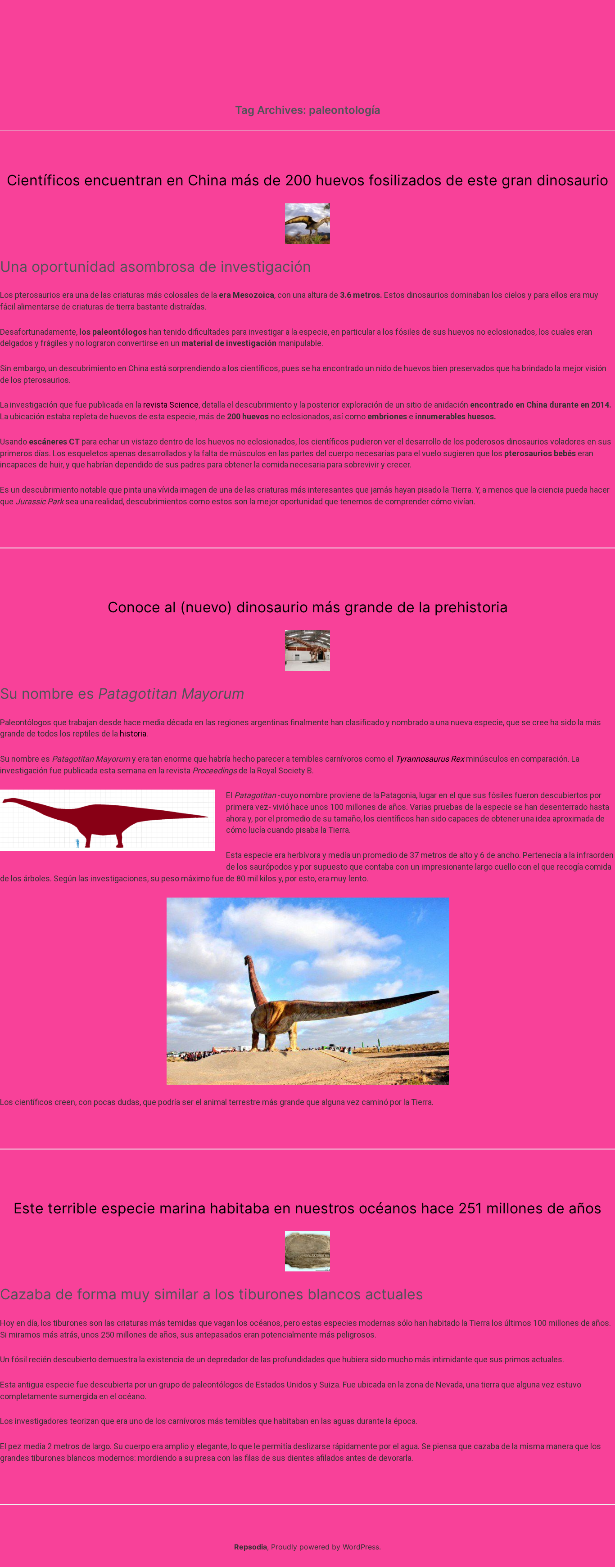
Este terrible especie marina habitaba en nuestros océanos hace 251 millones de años (307, 1208)
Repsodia (250, 1546)
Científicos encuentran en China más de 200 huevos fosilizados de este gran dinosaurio (307, 180)
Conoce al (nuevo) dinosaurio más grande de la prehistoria (308, 607)
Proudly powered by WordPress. (326, 1546)
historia (133, 733)
